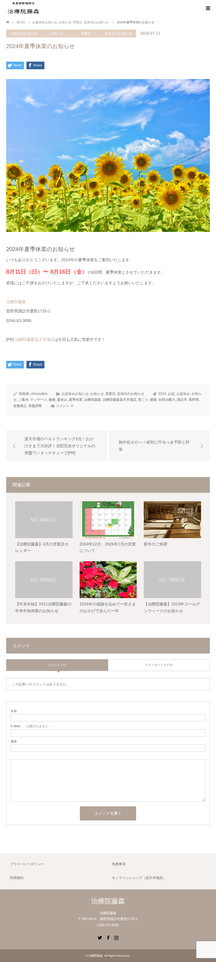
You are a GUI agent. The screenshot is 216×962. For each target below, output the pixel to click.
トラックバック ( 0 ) (159, 664)
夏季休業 (75, 400)
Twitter (100, 937)
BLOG (21, 22)
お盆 (171, 394)
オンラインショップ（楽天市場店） (139, 878)
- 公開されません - (30, 726)
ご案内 (23, 400)
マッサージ (38, 400)
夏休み (62, 400)
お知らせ (56, 33)
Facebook (108, 937)
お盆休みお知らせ (23, 33)
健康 (52, 400)
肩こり (143, 400)
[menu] (207, 8)
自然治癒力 (166, 400)
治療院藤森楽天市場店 (34, 339)
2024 (162, 394)
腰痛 (153, 400)
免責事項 (118, 864)
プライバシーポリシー (27, 864)
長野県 (194, 400)
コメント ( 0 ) (57, 664)
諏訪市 (182, 400)
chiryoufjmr (39, 394)
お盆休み (183, 394)
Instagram (116, 937)
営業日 (86, 33)
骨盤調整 (35, 406)
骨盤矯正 (20, 406)
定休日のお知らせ (118, 33)
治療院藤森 (16, 301)
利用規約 (17, 878)
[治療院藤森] (23, 8)
